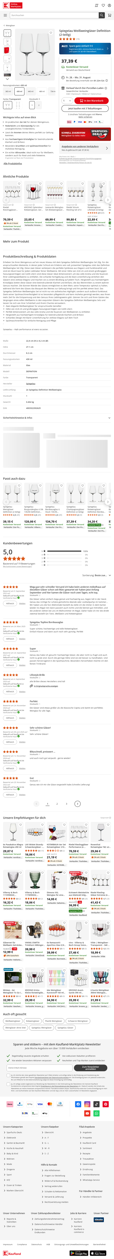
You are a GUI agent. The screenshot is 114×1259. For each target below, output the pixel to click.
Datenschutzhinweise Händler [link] (49, 1224)
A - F (47, 1137)
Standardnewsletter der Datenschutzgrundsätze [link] (52, 1077)
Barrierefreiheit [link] (99, 1244)
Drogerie (11, 1169)
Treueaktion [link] (88, 1158)
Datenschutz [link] (36, 1244)
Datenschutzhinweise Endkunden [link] (45, 1231)
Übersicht (49, 1132)
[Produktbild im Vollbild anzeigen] (35, 55)
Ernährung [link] (88, 1169)
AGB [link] (48, 1244)
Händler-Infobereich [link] (92, 1196)
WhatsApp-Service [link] (91, 1180)
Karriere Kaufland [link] (78, 1220)
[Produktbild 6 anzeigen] (7, 76)
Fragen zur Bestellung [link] (55, 1175)
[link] (97, 5)
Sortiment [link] (87, 1148)
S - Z (47, 1153)
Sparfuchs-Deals (14, 1132)
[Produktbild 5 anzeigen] (7, 67)
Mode (9, 1164)
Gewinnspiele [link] (89, 1164)
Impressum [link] (8, 1244)
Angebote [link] (87, 1132)
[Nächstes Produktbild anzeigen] (7, 79)
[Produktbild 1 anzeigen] (7, 33)
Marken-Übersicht (15, 1190)
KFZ (8, 1180)
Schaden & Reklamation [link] (56, 1191)
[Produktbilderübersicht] (7, 55)
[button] (65, 551)
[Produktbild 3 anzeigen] (7, 50)
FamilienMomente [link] (91, 1174)
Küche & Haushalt (15, 1148)
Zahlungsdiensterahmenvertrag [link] (49, 1219)
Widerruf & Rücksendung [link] (56, 1181)
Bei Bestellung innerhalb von (87, 80)
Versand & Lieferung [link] (54, 1196)
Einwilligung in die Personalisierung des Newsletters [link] (59, 1086)
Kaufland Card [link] (89, 1143)
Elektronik (11, 1137)
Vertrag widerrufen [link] (53, 1186)
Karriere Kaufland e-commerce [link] (79, 1229)
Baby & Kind (12, 1153)
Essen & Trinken (14, 1185)
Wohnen (10, 1158)
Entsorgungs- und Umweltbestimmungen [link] (71, 1244)
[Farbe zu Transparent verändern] (7, 105)
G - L (47, 1143)
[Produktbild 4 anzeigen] (7, 59)
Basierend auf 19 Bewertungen (19, 564)
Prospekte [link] (87, 1137)
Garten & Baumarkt (16, 1143)
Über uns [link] (11, 1226)
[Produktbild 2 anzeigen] (7, 41)
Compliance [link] (22, 1244)
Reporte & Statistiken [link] (11, 1220)
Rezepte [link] (86, 1153)
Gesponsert (7, 205)
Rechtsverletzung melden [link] (56, 1202)
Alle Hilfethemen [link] (52, 1170)
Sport (9, 1174)
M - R (47, 1148)
